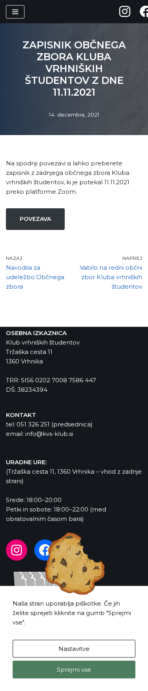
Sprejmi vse (74, 669)
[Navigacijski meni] (15, 12)
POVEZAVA (35, 218)
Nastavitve (74, 648)
